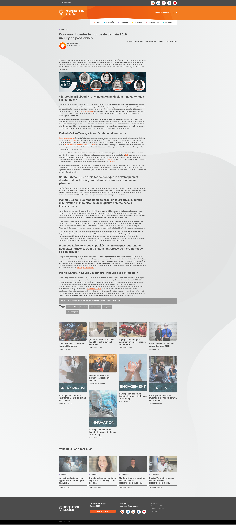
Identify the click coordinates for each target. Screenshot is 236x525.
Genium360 (154, 511)
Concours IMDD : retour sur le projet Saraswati (72, 344)
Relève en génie (72, 312)
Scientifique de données (67, 138)
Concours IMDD (72, 307)
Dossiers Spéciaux (163, 13)
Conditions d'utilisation (157, 508)
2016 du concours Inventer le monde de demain (80, 145)
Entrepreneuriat (95, 307)
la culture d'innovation (94, 289)
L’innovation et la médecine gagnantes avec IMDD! (162, 344)
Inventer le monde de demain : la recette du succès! (99, 377)
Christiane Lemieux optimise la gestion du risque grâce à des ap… (102, 480)
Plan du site (154, 503)
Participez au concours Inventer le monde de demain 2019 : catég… (133, 396)
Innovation (83, 307)
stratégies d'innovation (86, 111)
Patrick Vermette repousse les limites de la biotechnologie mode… (161, 480)
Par (72, 43)
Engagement (107, 307)
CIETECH (108, 159)
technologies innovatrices (85, 268)
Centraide (112, 161)
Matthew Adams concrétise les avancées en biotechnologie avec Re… (132, 480)
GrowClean (72, 140)
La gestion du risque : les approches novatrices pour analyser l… (72, 480)
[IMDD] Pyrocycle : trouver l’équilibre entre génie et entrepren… (101, 341)
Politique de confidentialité (158, 506)
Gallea (127, 155)
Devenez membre (102, 511)
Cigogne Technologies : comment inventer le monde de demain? (132, 341)
